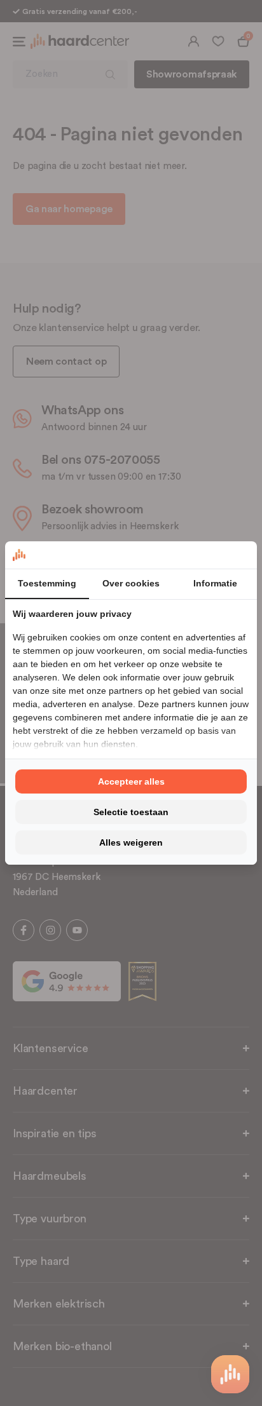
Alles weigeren (131, 842)
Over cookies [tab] (131, 583)
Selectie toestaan (131, 812)
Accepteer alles (131, 781)
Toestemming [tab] (47, 583)
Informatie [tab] (215, 583)
